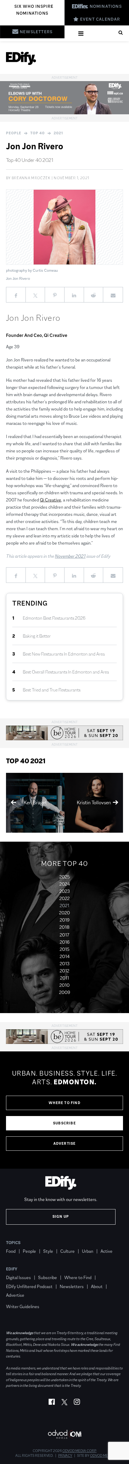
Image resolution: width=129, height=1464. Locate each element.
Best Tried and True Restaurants (51, 690)
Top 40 (37, 133)
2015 (64, 949)
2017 (64, 935)
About (97, 1286)
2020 (64, 913)
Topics (13, 1242)
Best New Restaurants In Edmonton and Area (64, 654)
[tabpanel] (64, 1110)
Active (106, 1251)
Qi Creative (50, 500)
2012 (64, 971)
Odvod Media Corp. (79, 1450)
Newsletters (72, 1286)
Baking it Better (37, 636)
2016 (65, 942)
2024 (64, 884)
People (13, 133)
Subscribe (64, 1123)
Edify (11, 1269)
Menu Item (17, 1298)
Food (11, 1251)
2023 (64, 891)
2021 (58, 133)
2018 (64, 927)
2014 (65, 956)
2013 (65, 963)
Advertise (64, 1143)
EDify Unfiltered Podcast (29, 1286)
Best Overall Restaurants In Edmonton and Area (66, 672)
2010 (64, 985)
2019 (65, 920)
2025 (64, 877)
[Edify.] (21, 58)
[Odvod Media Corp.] (64, 1434)
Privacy (65, 1455)
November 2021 (70, 556)
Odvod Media (102, 1455)
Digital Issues (18, 1277)
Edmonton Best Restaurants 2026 (54, 618)
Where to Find (64, 1102)
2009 (64, 992)
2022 (64, 898)
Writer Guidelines (22, 1306)
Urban (87, 1251)
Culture (67, 1251)
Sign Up (60, 1216)
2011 (64, 978)
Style (48, 1251)
